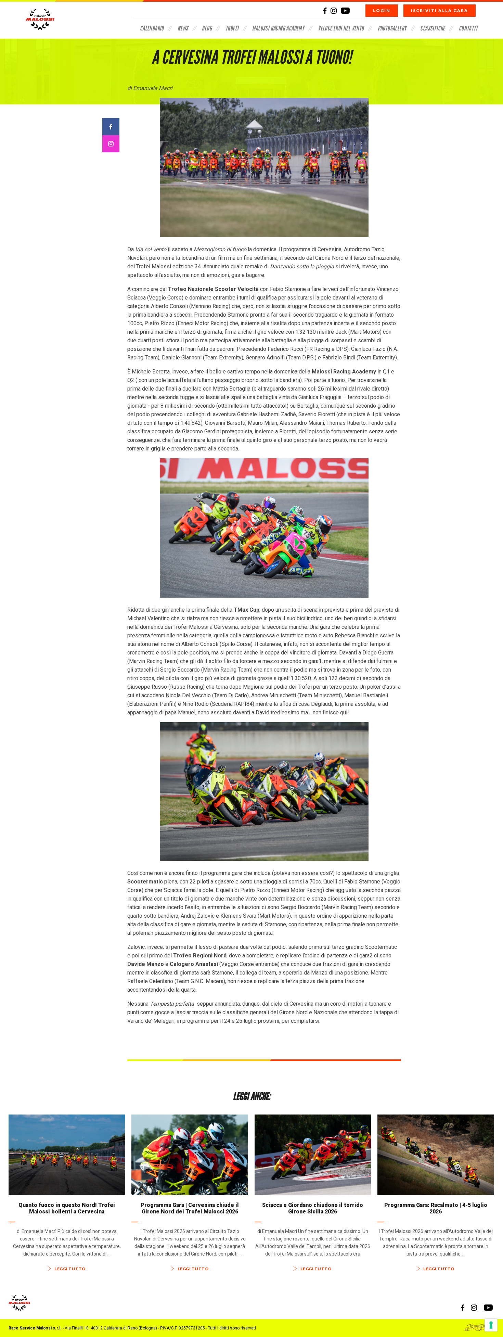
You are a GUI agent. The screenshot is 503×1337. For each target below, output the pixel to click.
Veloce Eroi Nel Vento (341, 28)
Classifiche (432, 28)
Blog (207, 28)
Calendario (152, 28)
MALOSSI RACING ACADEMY (278, 28)
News (183, 28)
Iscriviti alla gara (439, 10)
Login (381, 10)
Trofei (231, 28)
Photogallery (392, 28)
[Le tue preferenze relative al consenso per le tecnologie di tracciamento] (491, 1325)
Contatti (468, 28)
